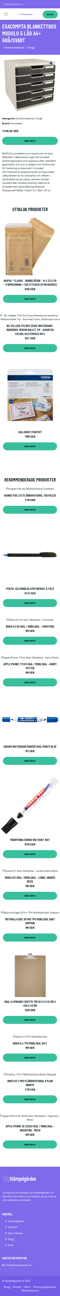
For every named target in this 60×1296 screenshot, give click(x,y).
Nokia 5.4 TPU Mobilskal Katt (30, 1043)
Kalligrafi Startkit (30, 432)
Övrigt (31, 47)
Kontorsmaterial (14, 47)
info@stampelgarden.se (13, 4)
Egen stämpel (15, 1233)
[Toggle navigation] (6, 14)
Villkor (27, 1287)
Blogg (11, 1239)
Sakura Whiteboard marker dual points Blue (30, 746)
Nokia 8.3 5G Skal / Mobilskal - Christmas (30, 626)
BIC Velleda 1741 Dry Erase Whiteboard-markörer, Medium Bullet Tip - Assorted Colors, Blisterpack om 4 (30, 329)
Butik (50, 14)
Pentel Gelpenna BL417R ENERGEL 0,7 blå (30, 588)
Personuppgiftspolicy (44, 1287)
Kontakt (17, 1287)
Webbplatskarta (30, 1290)
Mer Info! (30, 140)
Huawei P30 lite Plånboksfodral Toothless (30, 495)
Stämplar (13, 1227)
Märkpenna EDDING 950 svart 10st (30, 840)
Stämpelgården (16, 1221)
